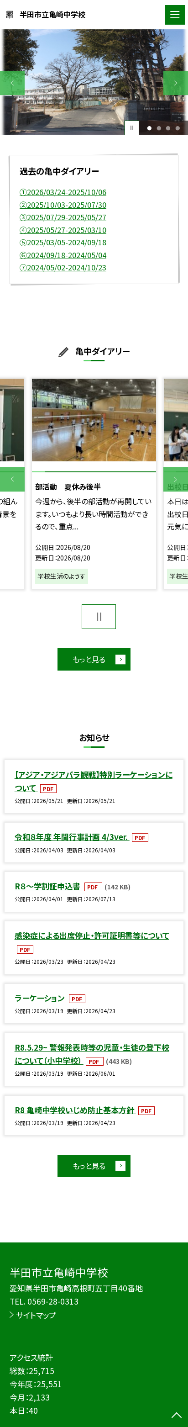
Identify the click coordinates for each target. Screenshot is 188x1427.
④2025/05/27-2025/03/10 (63, 229)
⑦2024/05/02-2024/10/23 (63, 267)
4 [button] (177, 128)
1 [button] (149, 128)
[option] (94, 82)
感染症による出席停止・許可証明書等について (92, 935)
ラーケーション (41, 998)
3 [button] (168, 128)
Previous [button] (12, 83)
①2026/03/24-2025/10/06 (63, 191)
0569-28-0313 (52, 1301)
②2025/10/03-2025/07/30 (63, 204)
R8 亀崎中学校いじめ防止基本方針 (75, 1109)
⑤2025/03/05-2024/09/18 (63, 242)
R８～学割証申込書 (48, 886)
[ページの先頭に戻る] (176, 1416)
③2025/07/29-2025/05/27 (63, 216)
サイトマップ (36, 1315)
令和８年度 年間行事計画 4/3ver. (72, 836)
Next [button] (175, 83)
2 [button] (159, 128)
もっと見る (89, 659)
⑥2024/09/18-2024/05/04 (63, 254)
